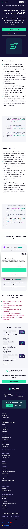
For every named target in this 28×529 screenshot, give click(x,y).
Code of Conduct (5, 507)
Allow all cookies (14, 270)
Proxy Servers (5, 458)
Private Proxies (5, 444)
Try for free (9, 405)
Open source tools (6, 476)
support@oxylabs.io (15, 516)
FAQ (2, 482)
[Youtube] (11, 522)
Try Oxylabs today (14, 29)
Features (4, 488)
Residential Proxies (6, 437)
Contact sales (18, 405)
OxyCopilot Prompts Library (8, 480)
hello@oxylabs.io (6, 516)
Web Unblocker (5, 450)
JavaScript (14, 330)
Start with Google (15, 33)
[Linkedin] (3, 522)
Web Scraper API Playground (8, 471)
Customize (13, 274)
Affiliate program (5, 417)
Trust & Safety (5, 501)
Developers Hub (5, 475)
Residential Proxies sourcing (8, 422)
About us (4, 413)
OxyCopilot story (5, 491)
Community (4, 431)
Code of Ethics (5, 508)
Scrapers (9, 330)
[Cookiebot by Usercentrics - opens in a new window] (20, 254)
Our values (4, 415)
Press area (4, 420)
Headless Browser (6, 455)
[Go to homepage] (14, 389)
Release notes (5, 473)
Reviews (16, 354)
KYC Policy (4, 498)
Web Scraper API (5, 457)
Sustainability (5, 429)
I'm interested (14, 381)
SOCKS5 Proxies (5, 439)
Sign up (21, 2)
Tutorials (5, 330)
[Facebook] (8, 522)
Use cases (4, 469)
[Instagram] (5, 522)
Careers (3, 424)
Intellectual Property (6, 490)
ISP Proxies (4, 442)
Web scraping (5, 483)
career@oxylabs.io (6, 519)
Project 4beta (5, 427)
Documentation (5, 468)
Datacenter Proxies (6, 435)
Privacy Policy (5, 496)
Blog (3, 478)
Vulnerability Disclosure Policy (9, 503)
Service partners (5, 418)
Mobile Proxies (5, 441)
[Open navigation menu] (25, 2)
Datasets (4, 463)
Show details (21, 266)
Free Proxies (5, 446)
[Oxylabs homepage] (5, 2)
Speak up (4, 505)
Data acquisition (11, 341)
